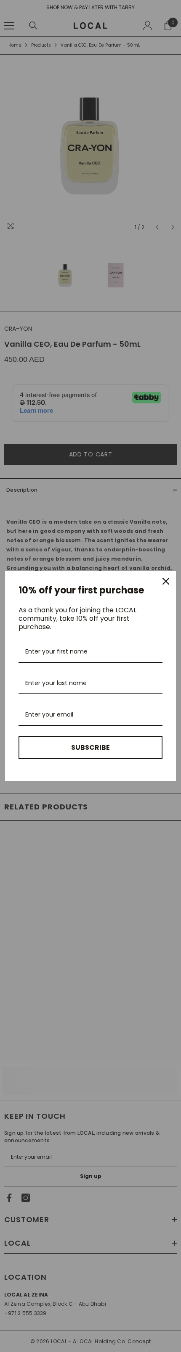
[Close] (166, 581)
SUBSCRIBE (90, 747)
